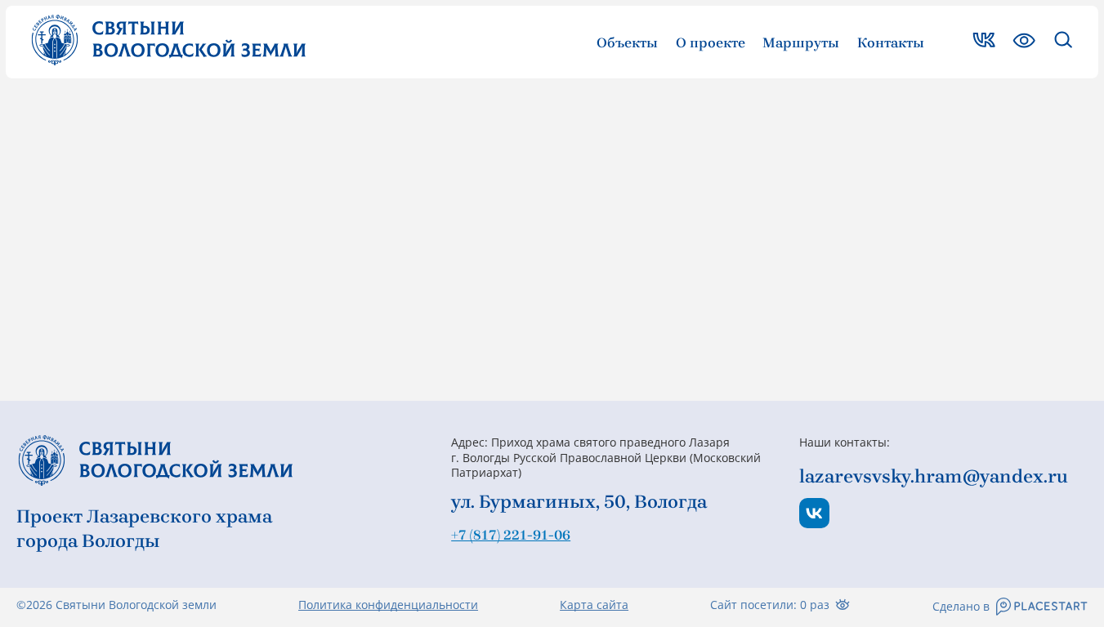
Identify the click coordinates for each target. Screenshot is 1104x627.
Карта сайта (594, 605)
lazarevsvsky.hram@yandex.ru (933, 476)
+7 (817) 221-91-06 (510, 535)
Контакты (890, 42)
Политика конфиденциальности (388, 605)
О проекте (710, 42)
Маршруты (800, 42)
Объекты (627, 42)
